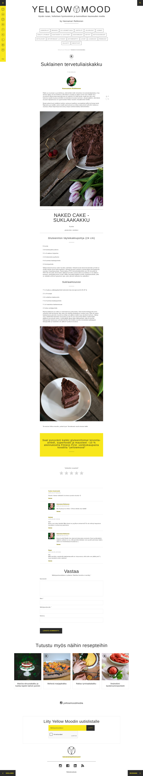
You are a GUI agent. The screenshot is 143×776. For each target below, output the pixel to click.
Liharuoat (93, 39)
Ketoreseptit (73, 39)
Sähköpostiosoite (45, 607)
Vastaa (50, 498)
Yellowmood (61, 50)
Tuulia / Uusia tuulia (54, 491)
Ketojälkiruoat (99, 34)
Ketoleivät (40, 39)
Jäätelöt (79, 30)
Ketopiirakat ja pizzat (56, 39)
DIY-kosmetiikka (67, 30)
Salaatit (66, 43)
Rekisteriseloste (72, 772)
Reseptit (67, 50)
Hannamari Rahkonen (63, 504)
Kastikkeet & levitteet (61, 34)
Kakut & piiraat (44, 34)
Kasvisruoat (78, 34)
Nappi (50, 550)
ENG (3, 59)
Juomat (99, 30)
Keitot (87, 34)
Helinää (50, 517)
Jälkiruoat (89, 30)
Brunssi (55, 30)
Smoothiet (76, 43)
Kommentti (43, 579)
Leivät (83, 39)
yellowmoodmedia (73, 703)
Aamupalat (45, 30)
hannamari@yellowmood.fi (71, 757)
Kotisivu (42, 616)
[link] (71, 9)
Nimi (41, 598)
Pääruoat (103, 39)
